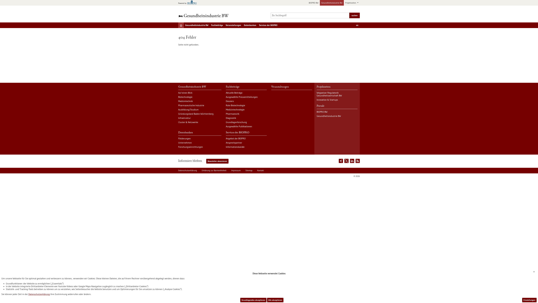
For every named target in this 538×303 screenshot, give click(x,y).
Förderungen (184, 138)
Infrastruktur (184, 118)
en (357, 25)
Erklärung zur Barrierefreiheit (214, 170)
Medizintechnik (185, 101)
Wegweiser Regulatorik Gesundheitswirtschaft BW (329, 94)
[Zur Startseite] (204, 15)
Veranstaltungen (233, 25)
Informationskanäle (235, 146)
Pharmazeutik (232, 113)
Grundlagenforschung (236, 122)
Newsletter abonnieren (217, 161)
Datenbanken (250, 25)
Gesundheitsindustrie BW (331, 3)
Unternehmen (185, 142)
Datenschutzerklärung (187, 170)
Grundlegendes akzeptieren (253, 300)
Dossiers (230, 101)
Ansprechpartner (234, 142)
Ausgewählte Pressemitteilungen (242, 97)
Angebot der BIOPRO (236, 138)
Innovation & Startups (327, 99)
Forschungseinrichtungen (190, 146)
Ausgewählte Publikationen (239, 126)
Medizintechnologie (235, 109)
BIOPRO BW (313, 3)
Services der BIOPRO (268, 25)
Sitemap (248, 170)
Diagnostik (231, 118)
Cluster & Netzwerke (188, 122)
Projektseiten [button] (351, 3)
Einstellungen (529, 300)
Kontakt (260, 170)
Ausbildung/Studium (188, 109)
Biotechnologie (185, 97)
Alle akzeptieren (275, 300)
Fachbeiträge (217, 25)
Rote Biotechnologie (235, 105)
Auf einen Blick (185, 92)
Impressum (236, 170)
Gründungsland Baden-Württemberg (196, 113)
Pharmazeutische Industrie (191, 105)
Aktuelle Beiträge (234, 92)
